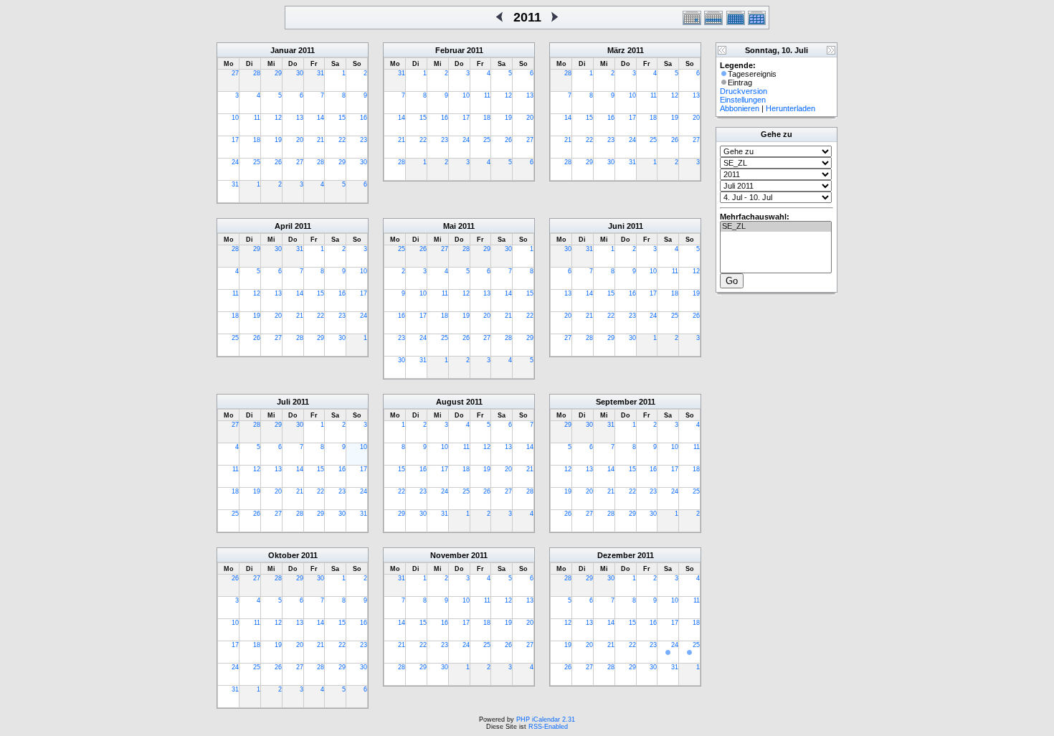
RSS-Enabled (548, 726)
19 (278, 139)
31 (320, 73)
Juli (283, 401)
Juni (616, 226)
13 (299, 117)
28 (256, 73)
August (450, 401)
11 (257, 117)
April (284, 226)
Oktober (283, 555)
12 (278, 117)
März (616, 50)
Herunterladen (790, 108)
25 (256, 162)
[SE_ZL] (776, 227)
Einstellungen (743, 99)
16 (363, 117)
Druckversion (743, 91)
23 (363, 139)
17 (235, 139)
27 (235, 73)
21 (320, 139)
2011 (306, 50)
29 (278, 73)
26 (278, 162)
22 (342, 139)
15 (342, 117)
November (449, 555)
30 (299, 73)
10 (235, 117)
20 (299, 139)
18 (256, 139)
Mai (449, 226)
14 (320, 117)
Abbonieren (739, 108)
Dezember (616, 555)
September (616, 401)
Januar (283, 50)
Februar (450, 50)
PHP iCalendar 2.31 (545, 719)
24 (235, 162)
